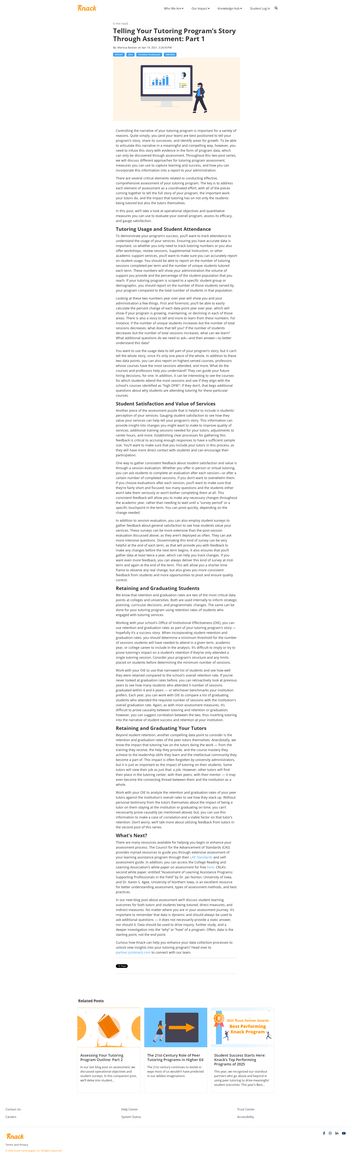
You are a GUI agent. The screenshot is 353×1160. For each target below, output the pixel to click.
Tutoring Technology (149, 54)
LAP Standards (201, 857)
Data (130, 54)
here (210, 867)
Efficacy (119, 54)
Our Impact (199, 8)
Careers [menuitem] (11, 1117)
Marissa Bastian (127, 47)
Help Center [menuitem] (129, 1109)
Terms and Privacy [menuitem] (17, 1144)
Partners (170, 54)
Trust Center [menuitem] (246, 1109)
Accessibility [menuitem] (245, 1117)
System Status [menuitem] (131, 1117)
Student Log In (260, 8)
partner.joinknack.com (133, 952)
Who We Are (172, 8)
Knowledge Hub (229, 8)
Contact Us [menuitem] (13, 1109)
